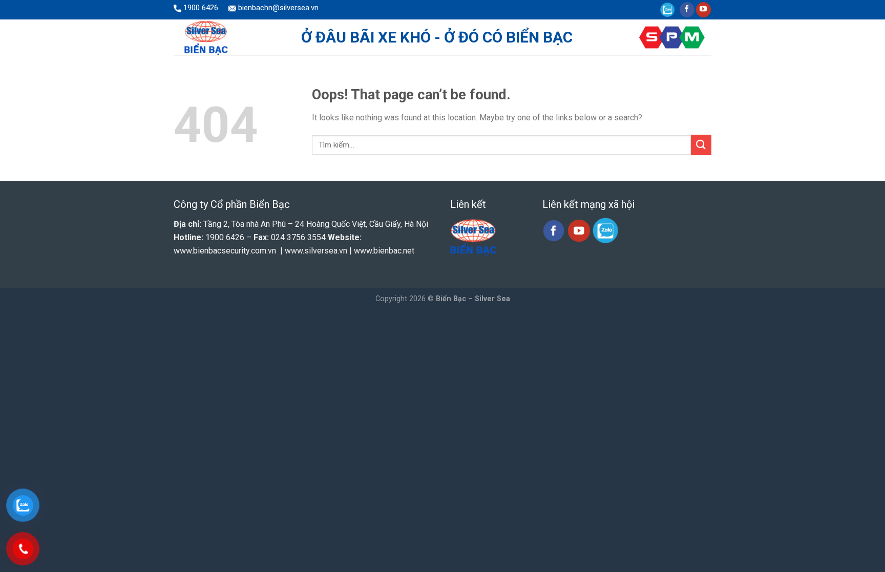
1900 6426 (199, 7)
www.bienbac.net (384, 251)
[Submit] (701, 145)
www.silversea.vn (316, 251)
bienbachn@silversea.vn (277, 7)
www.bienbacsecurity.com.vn (225, 251)
